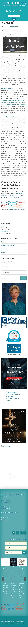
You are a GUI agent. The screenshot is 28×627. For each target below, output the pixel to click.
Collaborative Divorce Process (13, 117)
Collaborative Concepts (18, 209)
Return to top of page (6, 620)
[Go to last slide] (3, 579)
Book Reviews (5, 249)
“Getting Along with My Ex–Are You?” (15, 104)
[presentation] (5, 562)
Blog (9, 209)
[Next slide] (25, 579)
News (3, 252)
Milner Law (14, 4)
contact (12, 195)
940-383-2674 (14, 11)
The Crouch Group (19, 623)
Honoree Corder (6, 88)
